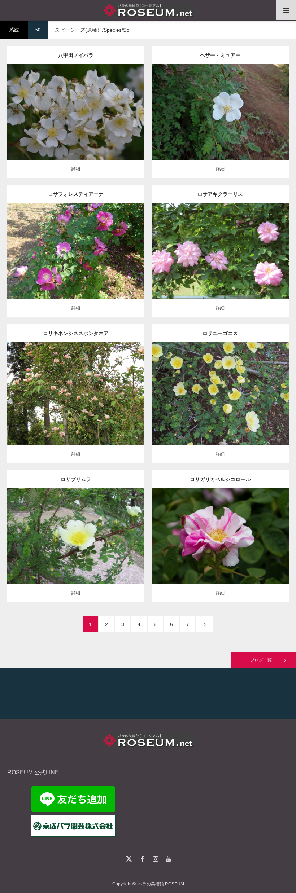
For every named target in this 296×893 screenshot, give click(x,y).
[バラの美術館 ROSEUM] (148, 10)
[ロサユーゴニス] (220, 403)
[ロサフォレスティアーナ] (76, 261)
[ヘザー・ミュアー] (220, 122)
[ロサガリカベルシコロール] (220, 546)
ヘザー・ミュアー (220, 55)
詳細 (75, 168)
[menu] (286, 10)
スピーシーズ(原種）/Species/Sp (80, 106)
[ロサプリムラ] (76, 546)
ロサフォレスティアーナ (76, 194)
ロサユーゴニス (220, 333)
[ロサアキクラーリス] (220, 261)
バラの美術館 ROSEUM (161, 884)
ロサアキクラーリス (220, 194)
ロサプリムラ (76, 479)
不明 (117, 106)
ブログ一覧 (261, 660)
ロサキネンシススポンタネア (76, 333)
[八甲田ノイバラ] (76, 122)
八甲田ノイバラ (75, 55)
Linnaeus (265, 530)
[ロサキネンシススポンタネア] (76, 403)
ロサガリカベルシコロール (220, 479)
